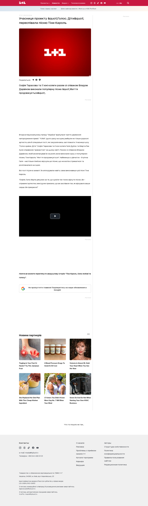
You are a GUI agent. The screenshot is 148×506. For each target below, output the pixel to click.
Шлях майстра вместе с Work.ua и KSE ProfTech (78, 9)
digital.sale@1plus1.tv (27, 489)
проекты (45, 3)
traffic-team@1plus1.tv (28, 494)
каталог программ (84, 457)
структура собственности (116, 447)
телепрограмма (78, 3)
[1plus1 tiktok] (29, 448)
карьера (80, 461)
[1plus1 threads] (24, 448)
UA (117, 3)
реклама (80, 447)
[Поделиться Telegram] (33, 80)
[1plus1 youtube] (37, 448)
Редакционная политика (115, 464)
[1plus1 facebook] (33, 448)
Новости (55, 3)
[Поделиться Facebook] (36, 80)
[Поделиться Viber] (40, 80)
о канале (80, 443)
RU (121, 3)
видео (65, 3)
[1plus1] (22, 3)
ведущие (80, 465)
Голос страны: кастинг (49, 9)
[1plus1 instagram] (20, 448)
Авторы (107, 443)
